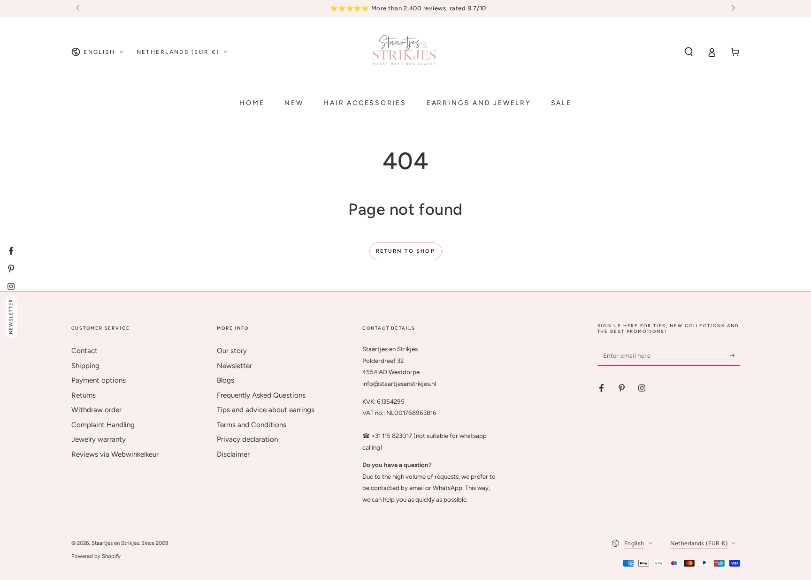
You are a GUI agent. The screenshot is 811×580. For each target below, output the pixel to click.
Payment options (98, 380)
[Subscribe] (735, 355)
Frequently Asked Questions (261, 395)
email (417, 487)
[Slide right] (732, 8)
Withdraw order (96, 410)
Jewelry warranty (98, 439)
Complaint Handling (103, 425)
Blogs (225, 380)
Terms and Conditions (251, 425)
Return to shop (405, 251)
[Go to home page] (405, 52)
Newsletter (234, 366)
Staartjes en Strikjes (115, 543)
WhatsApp (447, 487)
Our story (232, 350)
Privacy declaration (247, 439)
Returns (83, 395)
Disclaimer (233, 454)
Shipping (85, 366)
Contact (84, 350)
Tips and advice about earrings (265, 410)
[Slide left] (78, 8)
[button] (688, 52)
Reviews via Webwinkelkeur (115, 454)
